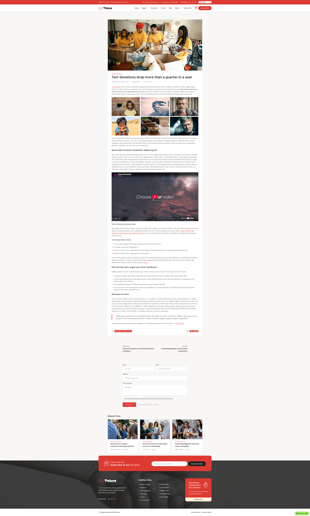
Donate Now (205, 8)
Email (157, 365)
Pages (144, 8)
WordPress (128, 331)
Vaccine (119, 74)
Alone (118, 512)
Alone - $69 (303, 513)
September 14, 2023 (115, 449)
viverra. (145, 262)
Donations (154, 8)
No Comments (148, 82)
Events (163, 8)
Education (177, 441)
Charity (117, 331)
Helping (149, 441)
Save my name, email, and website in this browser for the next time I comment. (149, 399)
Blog (170, 8)
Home (137, 8)
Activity (114, 74)
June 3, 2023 (146, 449)
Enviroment (113, 441)
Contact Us (187, 8)
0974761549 (179, 323)
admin (138, 82)
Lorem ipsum (116, 87)
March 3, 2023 (179, 449)
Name (124, 365)
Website (125, 374)
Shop (177, 8)
